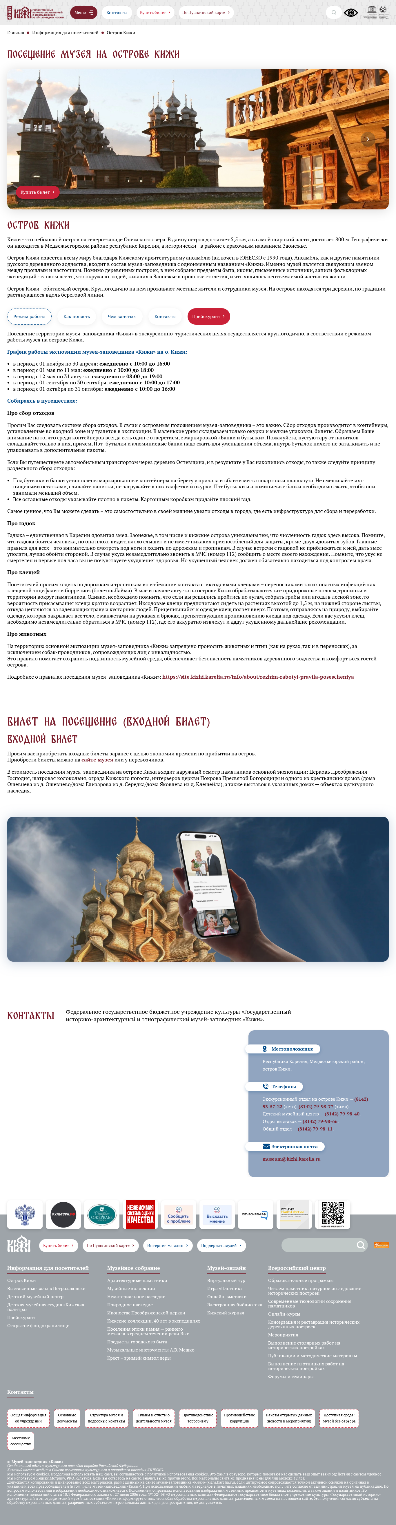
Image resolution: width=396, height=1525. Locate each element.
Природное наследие (130, 1304)
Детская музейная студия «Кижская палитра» (45, 1306)
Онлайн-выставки (227, 1296)
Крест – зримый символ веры (139, 1358)
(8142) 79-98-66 (320, 1121)
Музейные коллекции (131, 1288)
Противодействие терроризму (197, 1418)
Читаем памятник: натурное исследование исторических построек (314, 1290)
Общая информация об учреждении (28, 1418)
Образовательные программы (301, 1280)
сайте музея (97, 759)
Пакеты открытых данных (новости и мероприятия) (289, 1418)
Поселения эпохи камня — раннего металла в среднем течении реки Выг (148, 1331)
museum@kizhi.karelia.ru (292, 1159)
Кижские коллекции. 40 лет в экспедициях (153, 1321)
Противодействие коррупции (239, 1418)
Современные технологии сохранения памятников (309, 1303)
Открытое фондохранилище (38, 1325)
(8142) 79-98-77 (316, 1106)
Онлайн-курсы (284, 1314)
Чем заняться (122, 316)
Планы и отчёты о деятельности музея (154, 1418)
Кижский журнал (225, 1313)
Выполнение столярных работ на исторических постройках (304, 1345)
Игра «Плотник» (225, 1288)
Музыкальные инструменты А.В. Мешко (151, 1350)
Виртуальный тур (226, 1280)
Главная (15, 32)
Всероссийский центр (297, 1267)
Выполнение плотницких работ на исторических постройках (306, 1365)
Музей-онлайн (226, 1267)
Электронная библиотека (234, 1304)
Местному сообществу (20, 1441)
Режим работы (29, 316)
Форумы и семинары (291, 1376)
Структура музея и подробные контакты (106, 1418)
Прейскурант (21, 1317)
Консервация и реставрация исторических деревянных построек (313, 1324)
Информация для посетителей (65, 32)
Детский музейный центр (35, 1296)
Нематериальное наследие (136, 1296)
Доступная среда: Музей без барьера (339, 1418)
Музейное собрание (133, 1267)
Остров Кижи (21, 1280)
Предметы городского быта (137, 1341)
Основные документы (67, 1418)
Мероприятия (283, 1335)
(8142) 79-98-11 (315, 1129)
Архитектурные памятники (137, 1280)
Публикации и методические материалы (312, 1355)
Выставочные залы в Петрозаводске (46, 1288)
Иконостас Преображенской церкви (146, 1313)
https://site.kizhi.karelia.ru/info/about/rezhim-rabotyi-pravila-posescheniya (258, 676)
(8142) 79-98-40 (342, 1114)
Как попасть (76, 316)
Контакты (117, 12)
